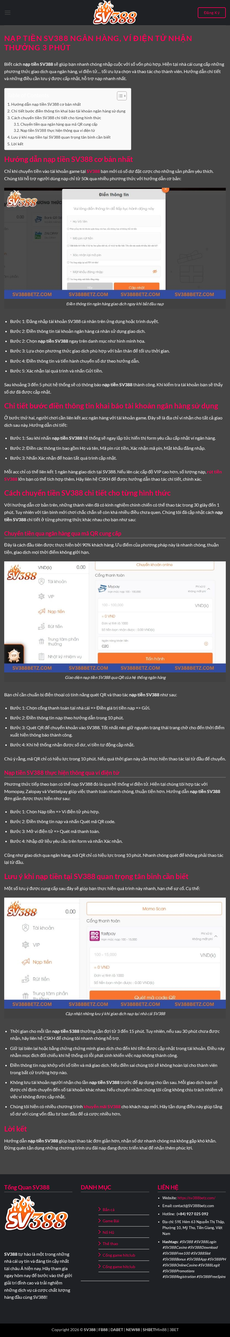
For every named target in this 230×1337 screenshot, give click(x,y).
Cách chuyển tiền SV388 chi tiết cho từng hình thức (56, 117)
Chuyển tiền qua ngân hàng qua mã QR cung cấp (58, 124)
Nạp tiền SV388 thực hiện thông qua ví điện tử (57, 130)
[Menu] (7, 12)
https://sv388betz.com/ (196, 1198)
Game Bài (111, 1220)
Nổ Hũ (108, 1232)
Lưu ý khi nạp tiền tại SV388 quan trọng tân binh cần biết (61, 137)
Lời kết (17, 143)
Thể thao (110, 1243)
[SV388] (115, 12)
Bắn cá (108, 1209)
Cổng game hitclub (119, 1255)
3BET (174, 1329)
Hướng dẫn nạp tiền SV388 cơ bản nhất (46, 104)
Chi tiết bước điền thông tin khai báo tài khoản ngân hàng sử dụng (68, 111)
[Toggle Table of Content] (119, 96)
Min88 (161, 1329)
